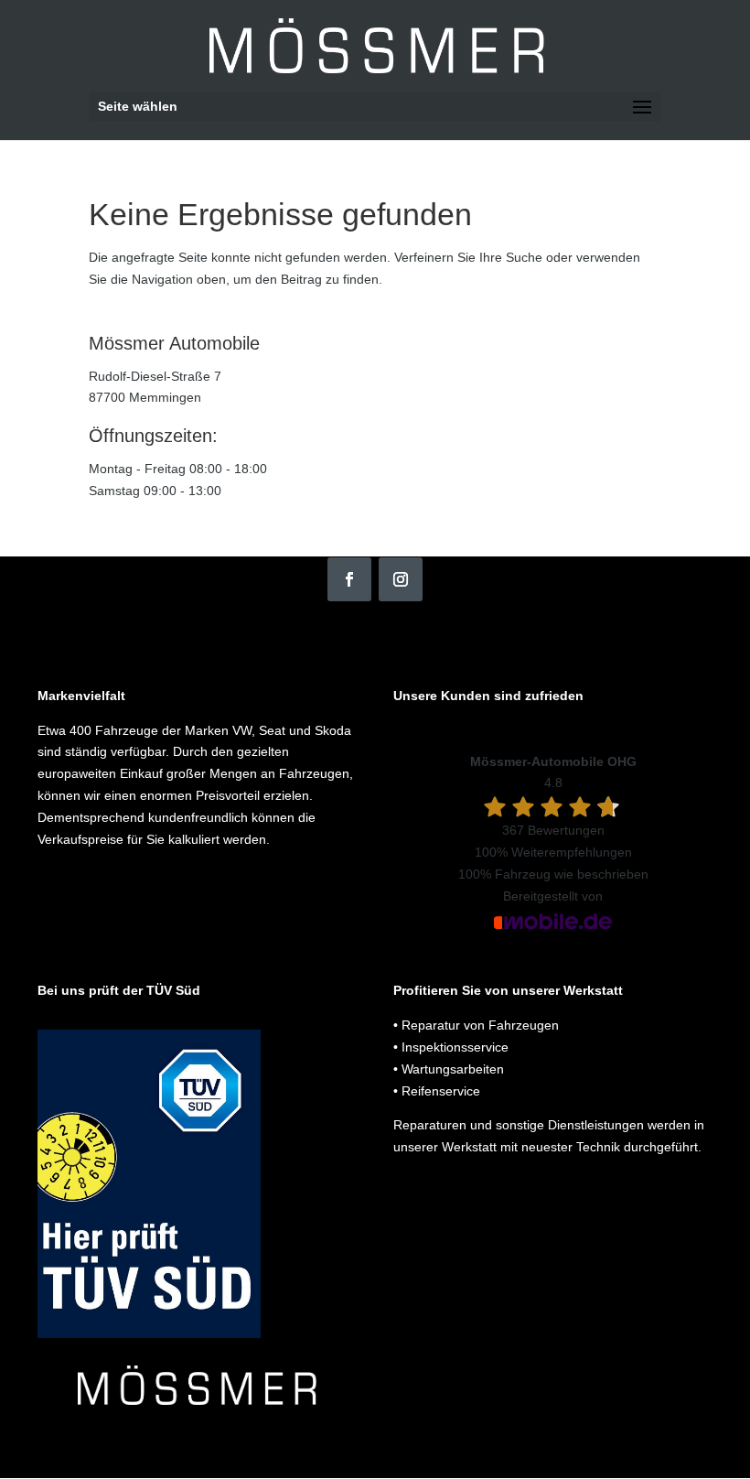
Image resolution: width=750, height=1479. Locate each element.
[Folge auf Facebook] (349, 579)
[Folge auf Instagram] (401, 579)
